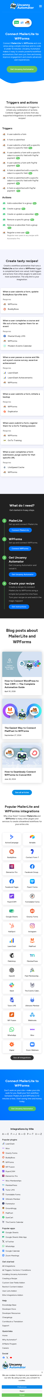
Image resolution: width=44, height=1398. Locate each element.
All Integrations (8, 1266)
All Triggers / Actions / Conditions (16, 1270)
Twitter (7, 1358)
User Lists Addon (9, 1291)
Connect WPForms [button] (20, 548)
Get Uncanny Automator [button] (23, 574)
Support (5, 1326)
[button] (40, 6)
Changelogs (7, 1317)
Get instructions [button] (19, 607)
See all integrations (22, 1058)
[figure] (4, 134)
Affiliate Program (9, 1344)
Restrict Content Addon (12, 1287)
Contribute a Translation (12, 1321)
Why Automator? (9, 1340)
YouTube (11, 1358)
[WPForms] (27, 23)
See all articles (22, 792)
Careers (5, 1348)
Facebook (4, 1358)
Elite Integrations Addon (12, 1295)
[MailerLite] (16, 23)
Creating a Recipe (9, 1278)
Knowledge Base (9, 1305)
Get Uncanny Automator (22, 69)
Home (5, 1335)
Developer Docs (9, 1309)
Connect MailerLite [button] (20, 530)
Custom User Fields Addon (13, 1283)
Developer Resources (11, 1313)
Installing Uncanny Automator (14, 1274)
